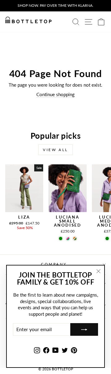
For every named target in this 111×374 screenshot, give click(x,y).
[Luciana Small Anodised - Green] (60, 238)
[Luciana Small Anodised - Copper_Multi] (74, 238)
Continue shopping (55, 94)
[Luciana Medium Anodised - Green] (107, 238)
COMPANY (54, 264)
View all (55, 149)
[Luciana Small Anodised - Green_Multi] (67, 238)
